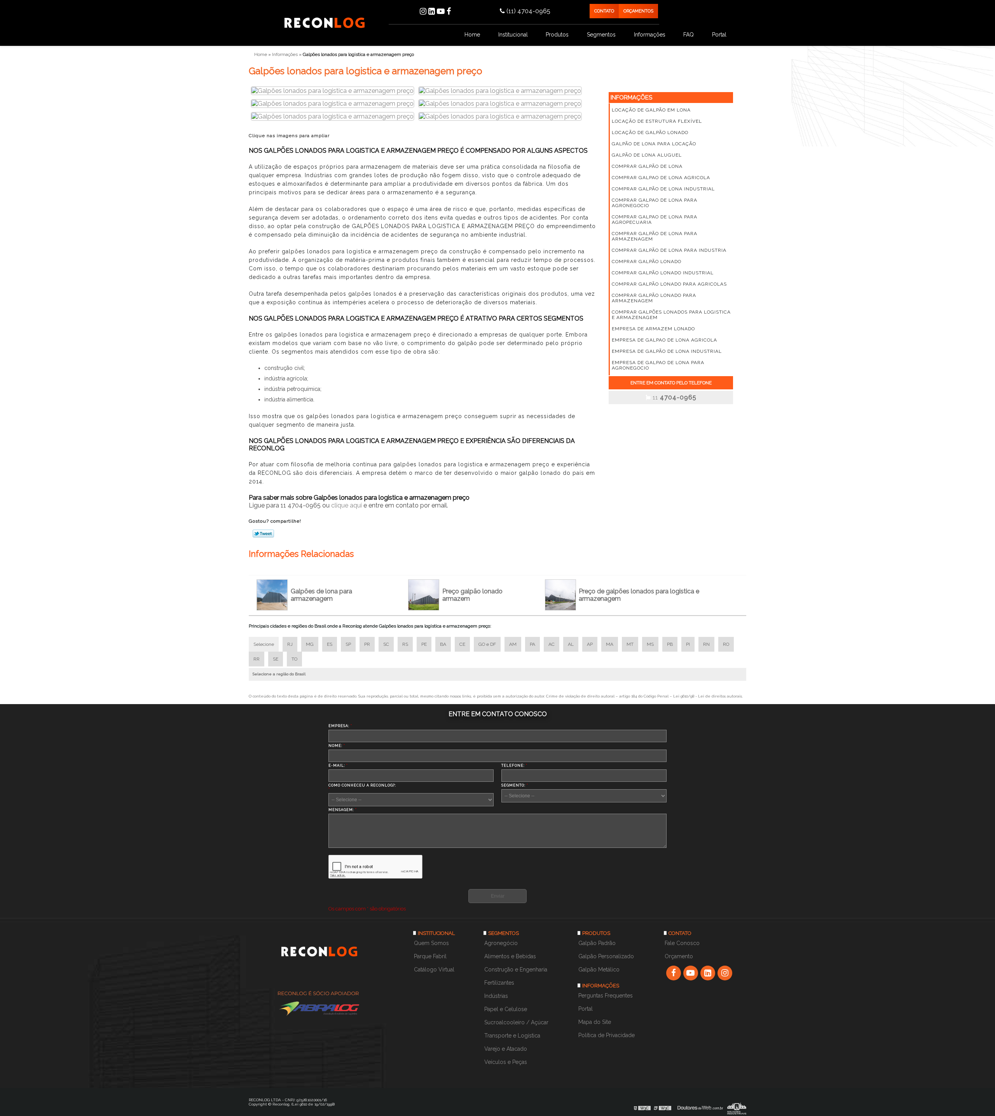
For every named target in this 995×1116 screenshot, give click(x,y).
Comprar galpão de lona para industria (669, 250)
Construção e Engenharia (515, 969)
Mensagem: (342, 810)
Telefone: (514, 765)
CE (462, 644)
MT (630, 644)
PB (670, 644)
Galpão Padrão (597, 943)
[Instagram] (423, 11)
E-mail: (338, 765)
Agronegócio (501, 943)
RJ (290, 644)
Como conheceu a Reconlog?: (362, 787)
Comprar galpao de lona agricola (661, 177)
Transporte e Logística (512, 1035)
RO (726, 644)
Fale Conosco (682, 943)
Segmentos (601, 34)
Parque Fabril (430, 956)
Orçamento (679, 956)
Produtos (557, 34)
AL (571, 644)
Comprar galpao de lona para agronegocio (654, 202)
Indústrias (496, 996)
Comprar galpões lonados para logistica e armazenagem (671, 314)
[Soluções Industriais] (736, 1108)
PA (532, 644)
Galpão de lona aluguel (647, 155)
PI (688, 644)
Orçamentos (638, 11)
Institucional (513, 34)
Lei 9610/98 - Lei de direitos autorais (707, 696)
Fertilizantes (499, 983)
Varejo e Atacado (505, 1049)
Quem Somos (431, 943)
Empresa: (340, 726)
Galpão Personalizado (606, 956)
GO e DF (487, 644)
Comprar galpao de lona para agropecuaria (654, 219)
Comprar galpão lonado (646, 261)
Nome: (336, 746)
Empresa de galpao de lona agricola (664, 340)
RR (256, 659)
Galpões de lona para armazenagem (321, 595)
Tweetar (263, 533)
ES (329, 644)
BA (443, 644)
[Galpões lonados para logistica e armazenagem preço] (332, 90)
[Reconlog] (321, 955)
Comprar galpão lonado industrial (663, 273)
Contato (604, 11)
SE (275, 659)
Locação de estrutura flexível (657, 121)
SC (386, 644)
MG (310, 644)
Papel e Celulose (505, 1009)
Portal (719, 34)
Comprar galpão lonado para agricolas (669, 284)
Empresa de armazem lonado (653, 328)
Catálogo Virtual (434, 969)
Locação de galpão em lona (651, 110)
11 (673, 397)
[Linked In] (431, 11)
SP (348, 644)
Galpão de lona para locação (654, 143)
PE (424, 644)
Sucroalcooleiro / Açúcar (516, 1022)
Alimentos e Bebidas (510, 956)
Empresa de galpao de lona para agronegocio (658, 365)
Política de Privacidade (606, 1035)
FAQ (688, 34)
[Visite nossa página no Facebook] (449, 11)
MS (650, 644)
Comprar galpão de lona (647, 166)
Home (472, 34)
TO (294, 659)
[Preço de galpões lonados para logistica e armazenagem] (562, 594)
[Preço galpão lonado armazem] (425, 594)
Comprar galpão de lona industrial (663, 189)
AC (551, 644)
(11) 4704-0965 (527, 11)
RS (405, 644)
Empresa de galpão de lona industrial (667, 351)
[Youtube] (441, 11)
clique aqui (346, 505)
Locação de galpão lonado (650, 132)
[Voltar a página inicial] (324, 22)
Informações (649, 34)
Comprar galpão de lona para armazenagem (654, 236)
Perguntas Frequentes (605, 995)
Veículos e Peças (505, 1062)
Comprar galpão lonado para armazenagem (654, 298)
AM (513, 644)
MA (609, 644)
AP (590, 644)
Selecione (263, 644)
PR (367, 644)
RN (706, 644)
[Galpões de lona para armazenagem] (274, 594)
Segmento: (514, 785)
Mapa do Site (594, 1022)
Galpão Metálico (599, 969)
